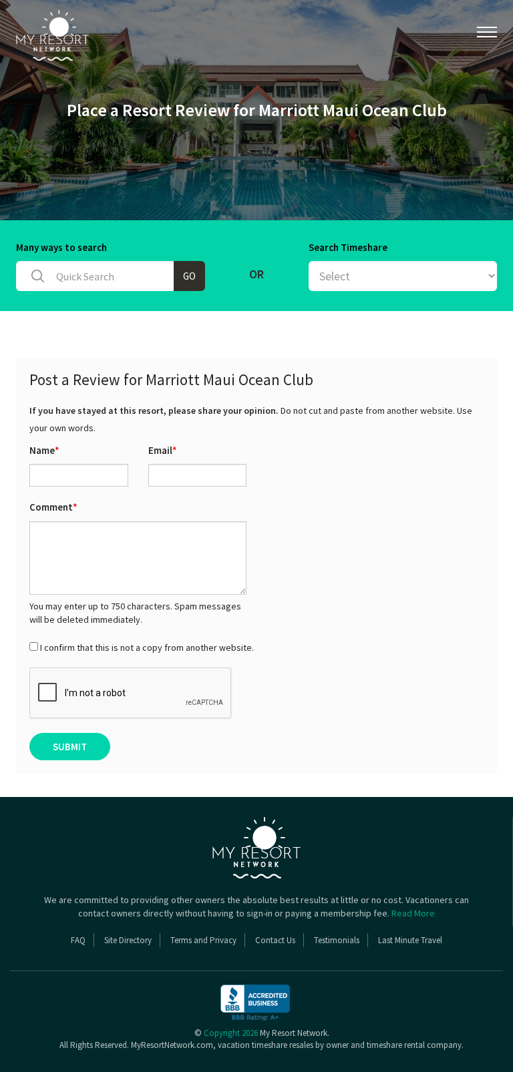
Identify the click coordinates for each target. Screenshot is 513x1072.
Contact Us (275, 940)
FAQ (78, 940)
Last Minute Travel (410, 940)
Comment (53, 507)
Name (44, 450)
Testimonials (336, 940)
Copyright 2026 (231, 1033)
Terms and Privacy (203, 940)
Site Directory (128, 940)
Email (162, 450)
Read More (413, 913)
